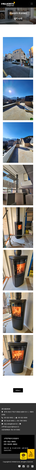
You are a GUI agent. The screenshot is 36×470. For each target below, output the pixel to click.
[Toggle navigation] (31, 4)
